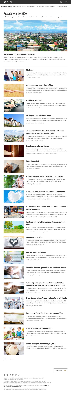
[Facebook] (4, 375)
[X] (7, 375)
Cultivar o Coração (62, 6)
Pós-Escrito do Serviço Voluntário (45, 6)
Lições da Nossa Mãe (28, 6)
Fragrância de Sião (6, 6)
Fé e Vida (9, 2)
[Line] (13, 375)
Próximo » (13, 359)
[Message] (16, 375)
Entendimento (17, 6)
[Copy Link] (19, 375)
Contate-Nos (59, 370)
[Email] (10, 375)
